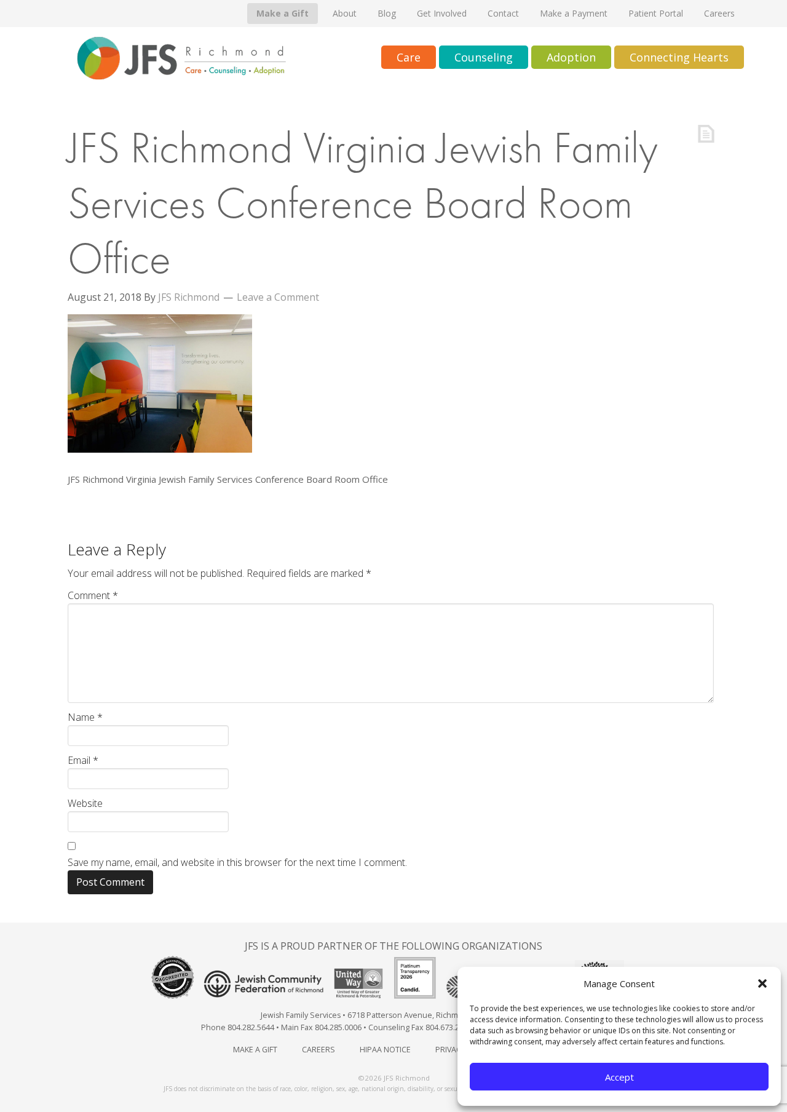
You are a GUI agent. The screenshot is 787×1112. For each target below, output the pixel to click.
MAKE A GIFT (255, 1049)
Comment (93, 595)
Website (85, 803)
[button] (762, 983)
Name (85, 717)
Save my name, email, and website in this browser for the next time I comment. (237, 862)
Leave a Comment (278, 297)
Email (83, 760)
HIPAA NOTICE (385, 1049)
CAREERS (318, 1049)
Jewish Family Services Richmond (181, 58)
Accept (619, 1077)
